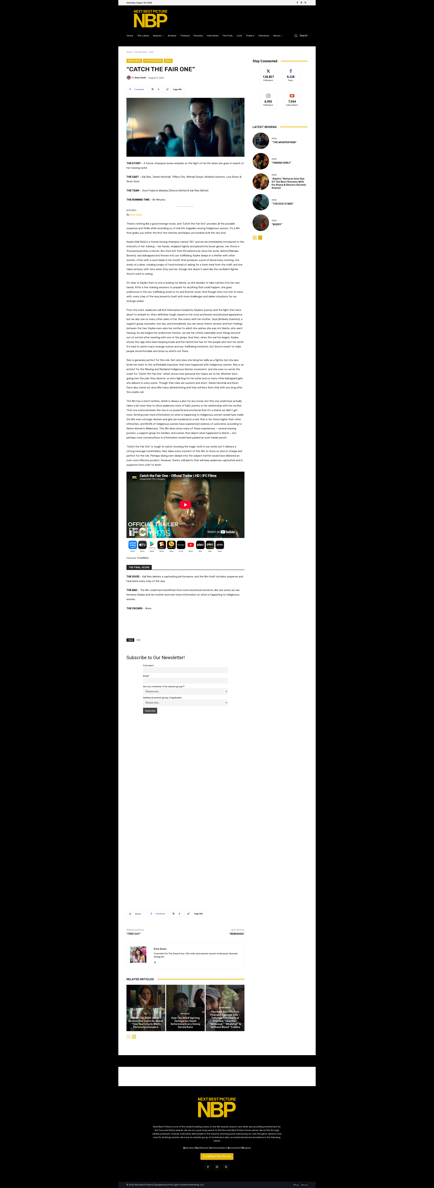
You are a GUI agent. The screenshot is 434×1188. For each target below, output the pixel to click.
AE (145, 1014)
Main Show (224, 1008)
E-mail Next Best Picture (217, 1156)
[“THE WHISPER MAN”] (261, 141)
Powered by (131, 558)
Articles (185, 1014)
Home (129, 52)
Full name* (148, 665)
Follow (268, 69)
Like (291, 69)
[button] (300, 36)
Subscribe (292, 94)
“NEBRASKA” (236, 933)
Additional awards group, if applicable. (162, 697)
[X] (305, 3)
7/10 (138, 640)
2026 (274, 138)
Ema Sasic (134, 60)
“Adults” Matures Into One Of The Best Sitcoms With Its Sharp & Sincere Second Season (289, 183)
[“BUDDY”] (261, 222)
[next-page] (134, 1037)
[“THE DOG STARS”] (261, 202)
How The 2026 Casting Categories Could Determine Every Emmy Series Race (185, 1022)
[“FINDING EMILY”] (261, 161)
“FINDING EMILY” (281, 162)
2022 (151, 52)
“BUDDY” (277, 224)
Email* (146, 676)
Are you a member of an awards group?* (164, 686)
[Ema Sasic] (129, 77)
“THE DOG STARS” (283, 203)
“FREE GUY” (133, 933)
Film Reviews (141, 52)
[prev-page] (128, 1037)
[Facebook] (297, 3)
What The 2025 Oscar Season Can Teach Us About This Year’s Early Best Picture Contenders (146, 1022)
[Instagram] (301, 3)
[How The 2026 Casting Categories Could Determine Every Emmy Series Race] (185, 1008)
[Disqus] (185, 764)
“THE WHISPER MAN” (284, 142)
